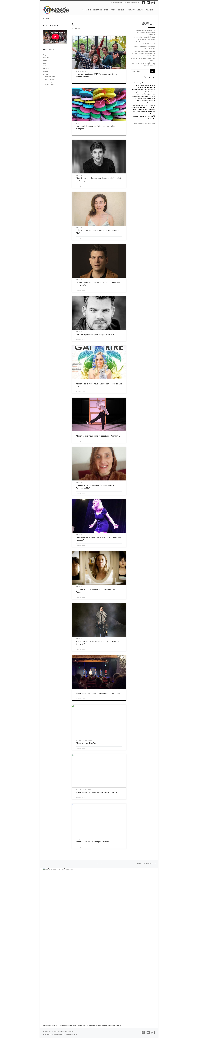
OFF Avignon (53, 1031)
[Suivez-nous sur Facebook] (143, 2)
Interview (45, 69)
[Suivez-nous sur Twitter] (148, 2)
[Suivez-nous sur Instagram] (153, 2)
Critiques (45, 66)
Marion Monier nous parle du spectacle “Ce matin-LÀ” (98, 436)
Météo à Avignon (50, 79)
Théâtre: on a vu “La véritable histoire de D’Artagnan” (98, 694)
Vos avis (45, 71)
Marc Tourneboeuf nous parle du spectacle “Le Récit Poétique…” (145, 43)
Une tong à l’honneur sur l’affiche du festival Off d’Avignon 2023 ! (144, 38)
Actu (44, 63)
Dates (45, 60)
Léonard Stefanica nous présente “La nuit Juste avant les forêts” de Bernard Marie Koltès (143, 53)
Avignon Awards (49, 84)
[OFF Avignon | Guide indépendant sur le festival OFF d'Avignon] (56, 10)
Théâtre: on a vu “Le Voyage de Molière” (93, 842)
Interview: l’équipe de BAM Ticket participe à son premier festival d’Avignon (145, 32)
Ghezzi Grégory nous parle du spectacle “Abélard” (97, 334)
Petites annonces (50, 76)
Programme (46, 55)
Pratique (45, 74)
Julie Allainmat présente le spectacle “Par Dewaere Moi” (144, 47)
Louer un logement (50, 82)
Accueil (45, 18)
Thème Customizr (71, 1034)
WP (53, 1034)
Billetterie (46, 57)
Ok (152, 71)
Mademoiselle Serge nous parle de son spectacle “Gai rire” (143, 64)
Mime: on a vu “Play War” (86, 743)
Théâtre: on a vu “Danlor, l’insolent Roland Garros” (97, 792)
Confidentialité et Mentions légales (144, 123)
